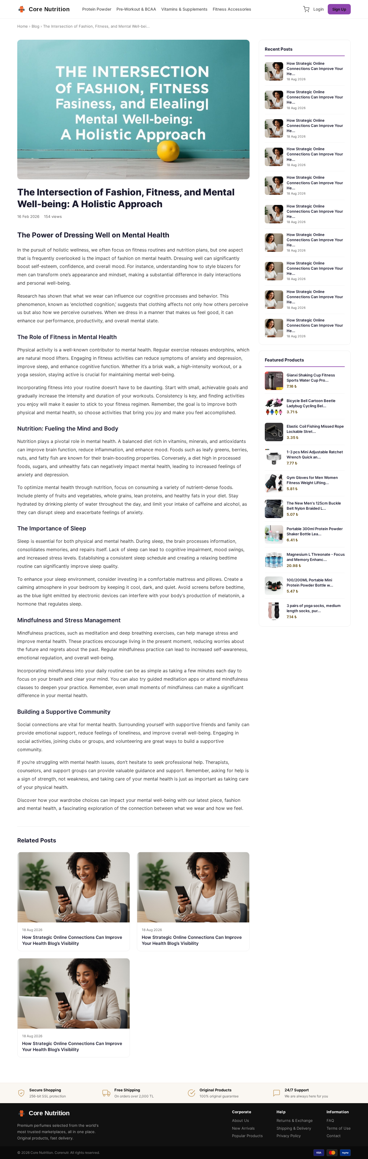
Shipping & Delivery (294, 1128)
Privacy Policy (289, 1135)
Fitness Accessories (232, 9)
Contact (334, 1135)
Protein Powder (96, 9)
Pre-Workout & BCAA (136, 9)
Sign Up (339, 9)
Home (22, 26)
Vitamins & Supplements (184, 9)
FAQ (330, 1120)
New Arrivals (243, 1128)
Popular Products (247, 1135)
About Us (240, 1120)
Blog (35, 26)
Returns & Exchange (295, 1120)
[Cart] (306, 9)
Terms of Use (339, 1128)
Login (318, 9)
